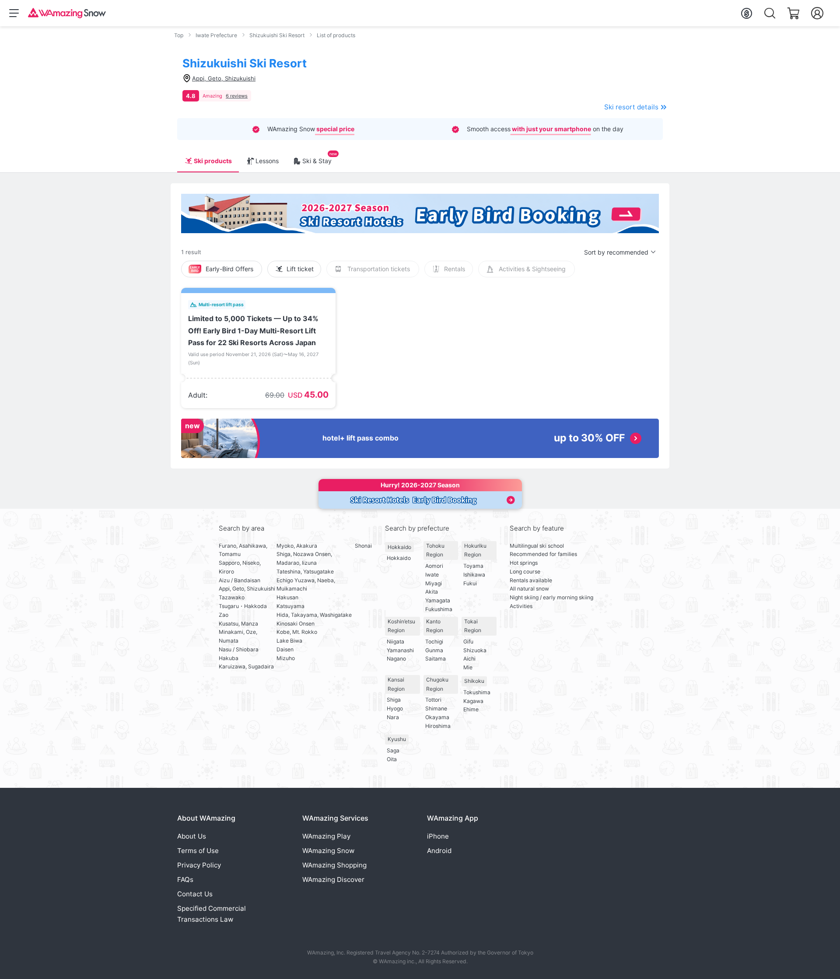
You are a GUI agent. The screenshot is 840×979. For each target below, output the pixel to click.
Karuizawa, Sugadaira (246, 666)
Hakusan (287, 597)
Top (178, 35)
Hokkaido (399, 547)
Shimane (436, 708)
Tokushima (476, 692)
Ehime (471, 709)
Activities (521, 606)
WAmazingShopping (334, 865)
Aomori (434, 566)
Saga (393, 750)
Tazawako (232, 597)
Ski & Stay (317, 160)
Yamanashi (400, 650)
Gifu (468, 641)
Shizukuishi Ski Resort (276, 35)
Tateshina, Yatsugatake (305, 571)
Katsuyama (290, 606)
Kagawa (473, 701)
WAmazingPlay (326, 836)
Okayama (437, 717)
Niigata (395, 641)
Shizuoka (474, 650)
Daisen (285, 649)
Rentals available (531, 580)
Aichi (469, 658)
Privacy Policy (199, 865)
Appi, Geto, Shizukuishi (247, 588)
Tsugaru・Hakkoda (243, 606)
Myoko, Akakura (296, 545)
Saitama (435, 658)
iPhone (438, 836)
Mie (467, 667)
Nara (393, 717)
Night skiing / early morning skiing (551, 597)
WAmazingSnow (328, 850)
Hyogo (395, 708)
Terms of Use (198, 850)
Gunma (434, 650)
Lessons (267, 160)
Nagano (396, 658)
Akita (431, 591)
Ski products (213, 160)
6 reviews (237, 96)
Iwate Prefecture (216, 35)
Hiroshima (438, 726)
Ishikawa (474, 574)
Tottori (433, 699)
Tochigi (434, 641)
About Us (191, 836)
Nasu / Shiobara (239, 649)
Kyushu (397, 739)
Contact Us (195, 894)
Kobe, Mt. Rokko (296, 632)
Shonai (363, 545)
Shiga (394, 699)
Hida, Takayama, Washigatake (314, 615)
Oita (392, 759)
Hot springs (524, 562)
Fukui (470, 583)
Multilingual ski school (537, 545)
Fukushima (438, 609)
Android (439, 850)
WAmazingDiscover (333, 879)
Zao (223, 615)
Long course (525, 571)
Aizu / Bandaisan (239, 580)
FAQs (185, 879)
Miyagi (433, 583)
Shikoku (474, 681)
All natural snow (529, 588)
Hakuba (228, 658)
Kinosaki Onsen (295, 623)
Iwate (432, 574)
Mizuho (285, 658)
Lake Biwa (289, 640)
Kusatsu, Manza (238, 623)
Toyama (473, 566)
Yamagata (437, 600)
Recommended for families (543, 554)
